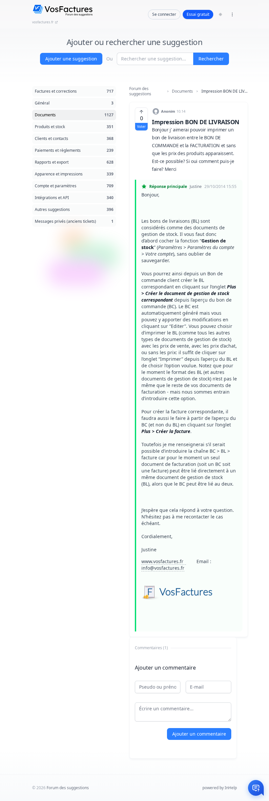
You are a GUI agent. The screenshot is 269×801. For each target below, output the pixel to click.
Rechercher (211, 59)
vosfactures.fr (42, 22)
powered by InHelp (219, 787)
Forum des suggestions (140, 91)
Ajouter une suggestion (71, 59)
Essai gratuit (198, 14)
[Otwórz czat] (256, 788)
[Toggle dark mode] (220, 14)
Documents (182, 91)
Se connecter (164, 14)
